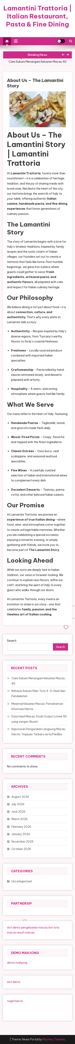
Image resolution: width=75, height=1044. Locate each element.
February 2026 (21, 826)
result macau (26, 932)
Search (11, 641)
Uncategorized (21, 881)
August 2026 (20, 797)
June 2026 (18, 811)
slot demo (13, 927)
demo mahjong (17, 962)
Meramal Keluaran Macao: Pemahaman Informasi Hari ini (37, 706)
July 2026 (17, 804)
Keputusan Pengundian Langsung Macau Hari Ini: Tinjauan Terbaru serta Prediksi (38, 731)
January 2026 (20, 834)
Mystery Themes (54, 1039)
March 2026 (19, 819)
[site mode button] (61, 41)
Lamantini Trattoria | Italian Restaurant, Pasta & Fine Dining (37, 16)
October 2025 (21, 849)
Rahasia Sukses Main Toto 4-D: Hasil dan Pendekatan (38, 693)
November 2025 (22, 841)
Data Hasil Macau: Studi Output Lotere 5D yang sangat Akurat (39, 719)
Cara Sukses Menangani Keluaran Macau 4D (38, 61)
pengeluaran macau (34, 927)
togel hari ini (15, 1001)
